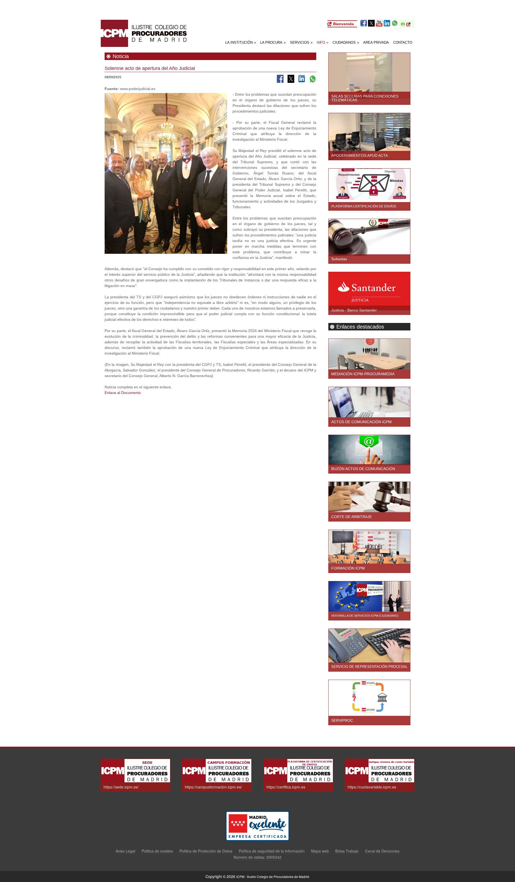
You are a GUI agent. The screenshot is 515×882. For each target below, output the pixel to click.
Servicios (301, 42)
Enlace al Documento (123, 392)
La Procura (273, 42)
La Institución (240, 42)
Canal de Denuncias (382, 851)
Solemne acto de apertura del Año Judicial (150, 68)
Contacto (402, 42)
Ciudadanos (346, 42)
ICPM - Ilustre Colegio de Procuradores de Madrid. (273, 876)
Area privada (376, 42)
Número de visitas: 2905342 (257, 857)
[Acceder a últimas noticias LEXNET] (409, 24)
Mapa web (320, 851)
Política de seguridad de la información (272, 851)
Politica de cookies (157, 851)
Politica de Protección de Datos (205, 851)
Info (322, 42)
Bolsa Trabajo (347, 851)
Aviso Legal (125, 851)
